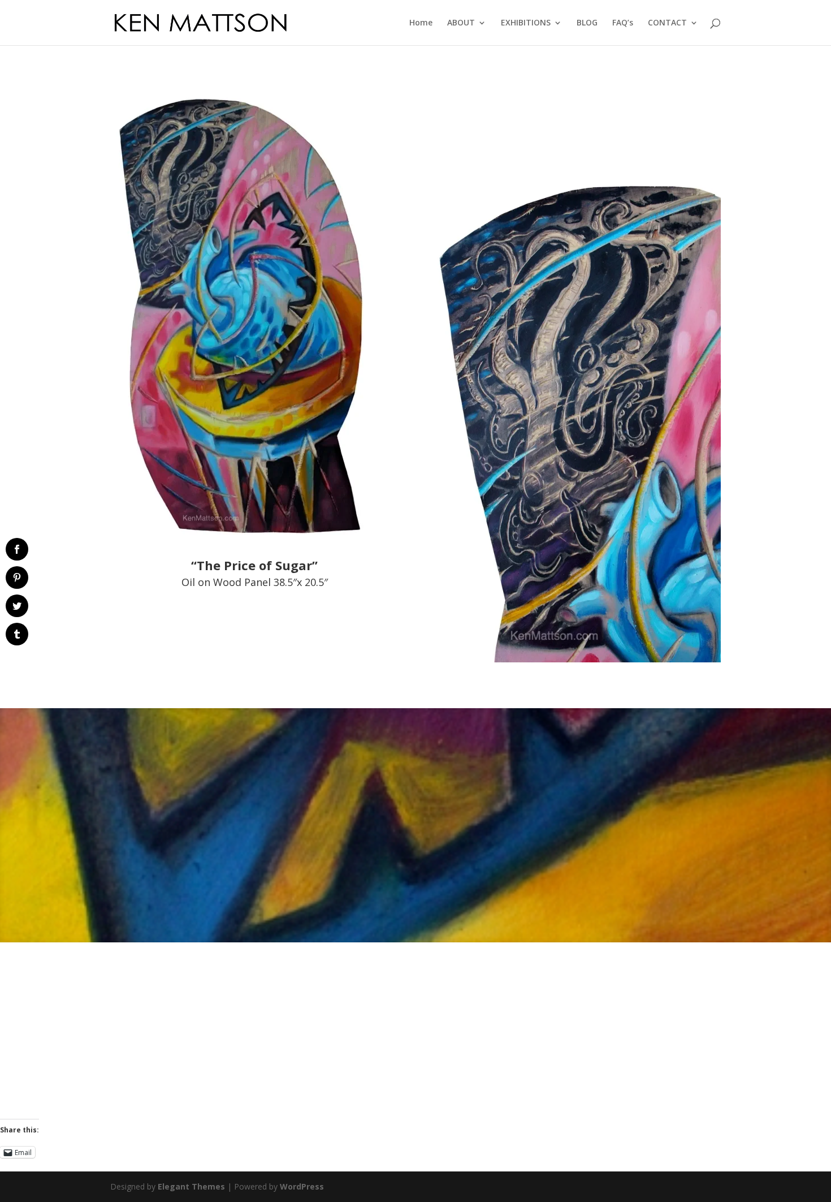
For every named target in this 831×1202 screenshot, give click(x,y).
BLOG (587, 23)
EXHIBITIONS (526, 23)
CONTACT (667, 23)
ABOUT (461, 23)
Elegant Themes (191, 1186)
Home (420, 23)
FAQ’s (622, 23)
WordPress (302, 1186)
